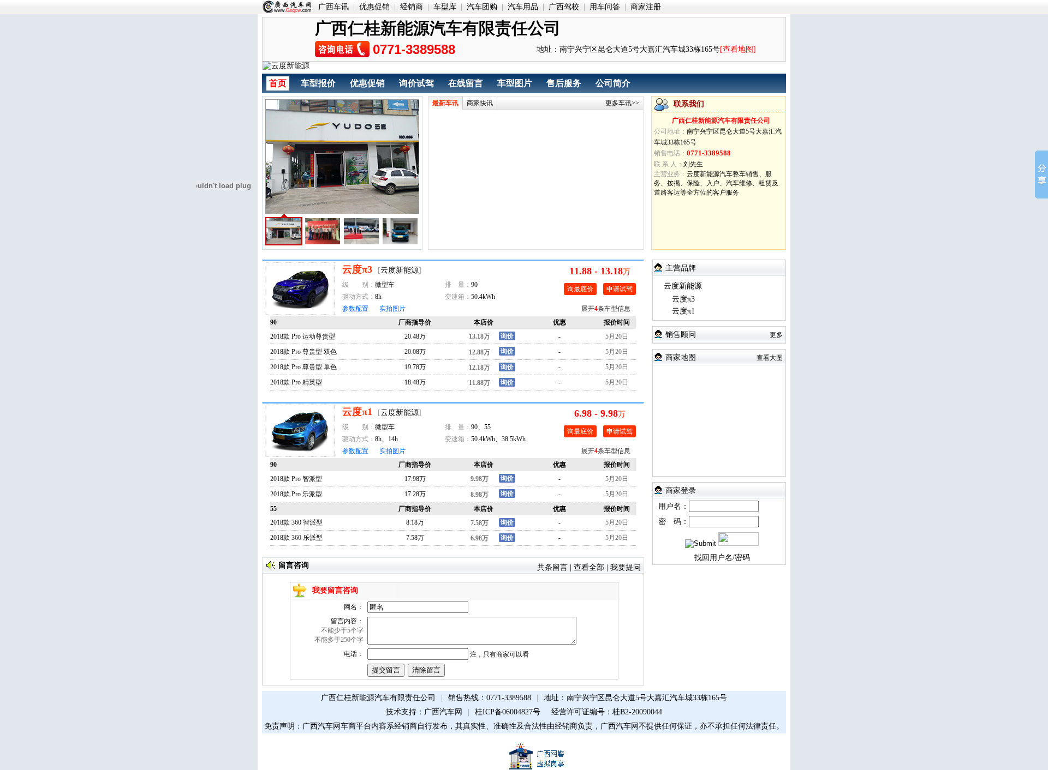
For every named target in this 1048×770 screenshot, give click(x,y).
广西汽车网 (443, 712)
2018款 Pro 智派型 (296, 479)
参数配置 (355, 308)
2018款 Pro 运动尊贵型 (302, 336)
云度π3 (357, 269)
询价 (507, 336)
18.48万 (415, 382)
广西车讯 (333, 7)
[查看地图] (738, 49)
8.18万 (415, 522)
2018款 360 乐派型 (296, 538)
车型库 (444, 7)
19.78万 (415, 367)
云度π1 (357, 411)
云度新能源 (399, 270)
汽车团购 (482, 7)
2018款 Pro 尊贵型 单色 (303, 367)
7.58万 (415, 538)
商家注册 (645, 7)
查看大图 (770, 358)
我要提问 (625, 567)
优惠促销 (374, 7)
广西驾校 (564, 7)
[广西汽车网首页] (288, 7)
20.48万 (415, 336)
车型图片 (514, 83)
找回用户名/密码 (722, 558)
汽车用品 (523, 7)
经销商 (411, 7)
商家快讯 (480, 103)
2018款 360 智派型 (296, 522)
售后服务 (563, 83)
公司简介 (613, 83)
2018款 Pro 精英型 (296, 382)
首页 (278, 83)
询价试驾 (416, 83)
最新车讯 (445, 103)
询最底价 (580, 289)
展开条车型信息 (605, 308)
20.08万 (415, 352)
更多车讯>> (622, 103)
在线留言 (465, 83)
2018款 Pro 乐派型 (296, 494)
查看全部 (589, 567)
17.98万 (415, 479)
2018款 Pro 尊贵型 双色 (303, 352)
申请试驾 (619, 289)
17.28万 (415, 494)
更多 (776, 335)
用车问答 (605, 7)
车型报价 (318, 83)
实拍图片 (392, 308)
